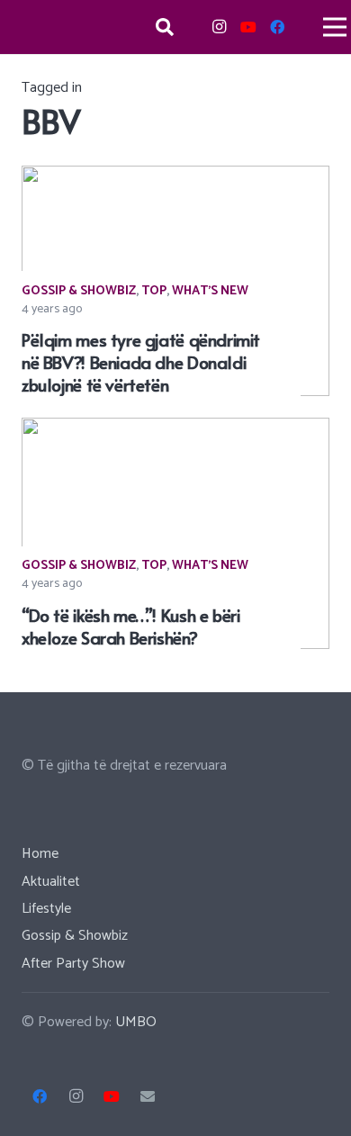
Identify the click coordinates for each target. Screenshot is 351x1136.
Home (40, 854)
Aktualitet (51, 882)
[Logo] (69, 27)
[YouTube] (248, 27)
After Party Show (73, 963)
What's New (210, 291)
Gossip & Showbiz (79, 291)
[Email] (148, 1096)
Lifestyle (46, 909)
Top (153, 291)
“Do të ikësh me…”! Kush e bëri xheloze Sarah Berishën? (130, 626)
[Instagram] (219, 27)
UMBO (136, 1022)
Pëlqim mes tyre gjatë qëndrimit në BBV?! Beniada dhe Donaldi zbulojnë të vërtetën (141, 362)
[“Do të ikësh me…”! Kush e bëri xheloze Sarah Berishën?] (175, 430)
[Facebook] (277, 27)
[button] (164, 27)
